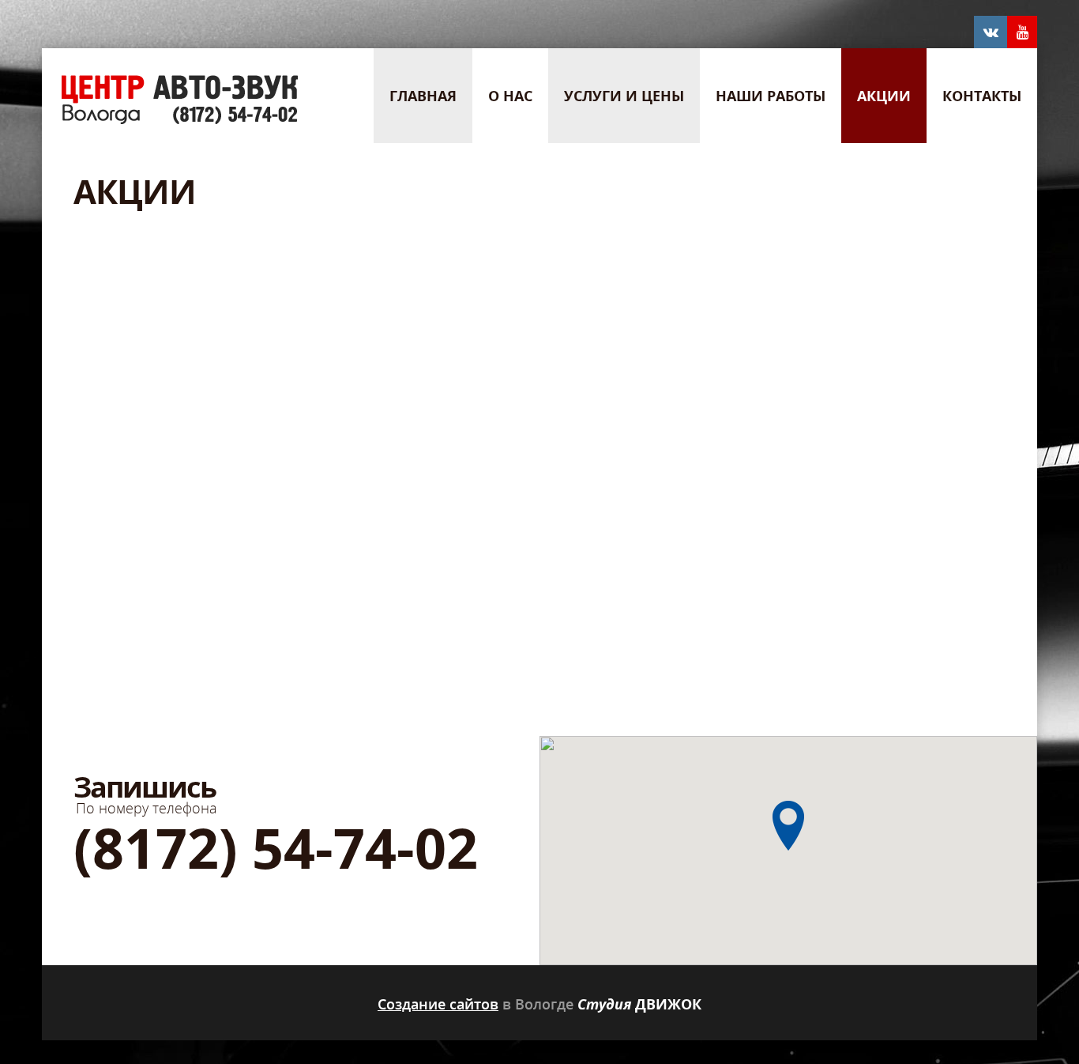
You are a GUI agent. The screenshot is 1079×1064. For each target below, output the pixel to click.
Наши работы (770, 95)
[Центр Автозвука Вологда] (180, 119)
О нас (510, 95)
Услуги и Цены (624, 95)
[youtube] (1022, 32)
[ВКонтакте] (990, 32)
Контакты (981, 95)
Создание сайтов (438, 1003)
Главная (423, 95)
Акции (884, 95)
